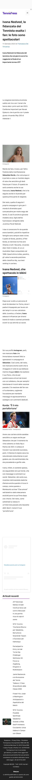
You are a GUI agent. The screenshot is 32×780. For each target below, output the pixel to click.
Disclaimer (25, 740)
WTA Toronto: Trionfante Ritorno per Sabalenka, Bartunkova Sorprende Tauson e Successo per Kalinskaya (19, 633)
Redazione (7, 740)
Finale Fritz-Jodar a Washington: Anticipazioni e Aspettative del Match (19, 699)
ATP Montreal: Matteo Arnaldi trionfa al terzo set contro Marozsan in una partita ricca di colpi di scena (19, 610)
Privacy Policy (16, 740)
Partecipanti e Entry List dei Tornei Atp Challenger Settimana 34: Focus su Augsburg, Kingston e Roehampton (18, 658)
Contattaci (16, 767)
